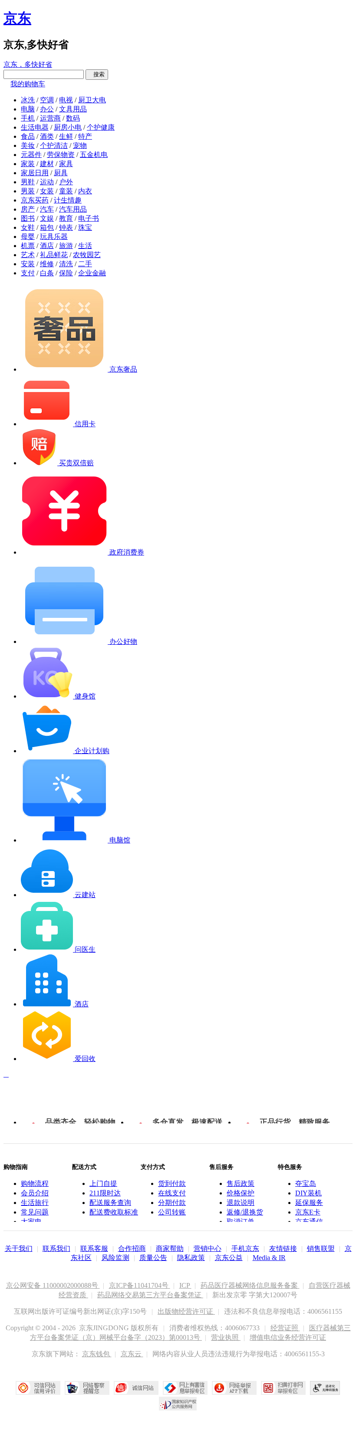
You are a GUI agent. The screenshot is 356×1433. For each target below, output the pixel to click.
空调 (47, 100)
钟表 (66, 227)
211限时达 (105, 1193)
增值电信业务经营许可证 (288, 1337)
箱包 (47, 227)
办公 (47, 109)
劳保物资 (61, 154)
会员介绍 (35, 1193)
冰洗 (28, 100)
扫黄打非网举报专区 (283, 1388)
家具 (66, 163)
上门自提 (103, 1183)
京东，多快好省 (27, 64)
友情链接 (283, 1248)
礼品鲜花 (54, 254)
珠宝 (85, 227)
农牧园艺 (87, 254)
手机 (28, 118)
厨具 (61, 172)
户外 (66, 182)
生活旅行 (35, 1202)
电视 (66, 100)
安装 (28, 264)
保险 (66, 273)
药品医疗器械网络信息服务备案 (250, 1285)
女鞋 (28, 227)
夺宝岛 (305, 1183)
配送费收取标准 (113, 1212)
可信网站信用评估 (38, 1388)
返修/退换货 (245, 1212)
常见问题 (35, 1212)
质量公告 (153, 1257)
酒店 (47, 245)
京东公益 (229, 1257)
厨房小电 (68, 127)
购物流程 (35, 1183)
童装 (66, 191)
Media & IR (269, 1257)
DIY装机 (308, 1193)
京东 (17, 18)
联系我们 (56, 1248)
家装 (28, 163)
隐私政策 (191, 1257)
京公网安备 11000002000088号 (53, 1285)
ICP (185, 1285)
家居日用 (35, 172)
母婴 (28, 236)
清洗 (66, 264)
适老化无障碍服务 (325, 1388)
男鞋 (28, 182)
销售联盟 (321, 1248)
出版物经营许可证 (186, 1311)
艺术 (28, 254)
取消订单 (240, 1221)
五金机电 (94, 154)
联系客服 (94, 1248)
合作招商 (132, 1248)
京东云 (132, 1354)
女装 (47, 191)
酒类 (47, 136)
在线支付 (172, 1193)
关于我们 (19, 1248)
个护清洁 (54, 145)
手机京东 (245, 1248)
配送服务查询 (110, 1202)
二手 (85, 264)
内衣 (85, 191)
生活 (85, 245)
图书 (28, 218)
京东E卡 (307, 1212)
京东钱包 (97, 1354)
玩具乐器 (54, 236)
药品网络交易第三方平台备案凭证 (150, 1295)
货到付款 (172, 1183)
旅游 (66, 245)
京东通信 (309, 1221)
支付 (28, 273)
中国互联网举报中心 (185, 1388)
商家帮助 (170, 1248)
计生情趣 (68, 200)
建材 (47, 163)
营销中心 (207, 1248)
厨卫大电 (92, 100)
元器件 (31, 154)
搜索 (97, 74)
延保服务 (309, 1202)
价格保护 (240, 1193)
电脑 (28, 109)
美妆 (28, 145)
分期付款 (172, 1202)
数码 (73, 118)
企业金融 (92, 273)
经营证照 (285, 1328)
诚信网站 (136, 1388)
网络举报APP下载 (234, 1388)
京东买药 (35, 200)
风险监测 (115, 1257)
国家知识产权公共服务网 (178, 1403)
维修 (47, 264)
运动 (47, 182)
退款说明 (240, 1202)
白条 (47, 273)
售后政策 (240, 1183)
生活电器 (35, 127)
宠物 (80, 145)
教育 (66, 218)
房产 (28, 209)
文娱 (47, 218)
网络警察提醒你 (87, 1388)
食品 (28, 136)
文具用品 (73, 109)
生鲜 (66, 136)
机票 (28, 245)
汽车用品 (73, 209)
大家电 (31, 1221)
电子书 (88, 218)
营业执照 (226, 1337)
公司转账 (172, 1212)
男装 (28, 191)
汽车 (47, 209)
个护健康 (101, 127)
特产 (85, 136)
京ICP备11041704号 (139, 1285)
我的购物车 (27, 84)
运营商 (50, 118)
